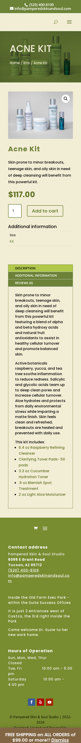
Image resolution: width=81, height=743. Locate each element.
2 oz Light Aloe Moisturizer (42, 494)
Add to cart (45, 211)
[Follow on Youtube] (49, 702)
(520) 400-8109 (41, 4)
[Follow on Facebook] (31, 702)
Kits (26, 63)
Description (25, 268)
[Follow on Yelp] (40, 702)
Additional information (36, 275)
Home (15, 63)
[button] (66, 99)
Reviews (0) (24, 283)
